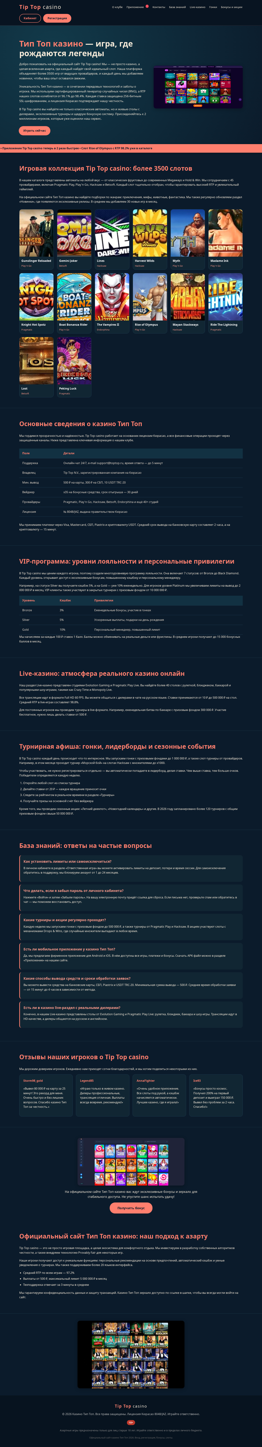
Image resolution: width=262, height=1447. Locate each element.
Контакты (159, 7)
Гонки (213, 7)
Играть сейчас (35, 131)
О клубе (117, 7)
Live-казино (197, 7)
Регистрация (57, 18)
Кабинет (30, 18)
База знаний (177, 7)
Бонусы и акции (231, 7)
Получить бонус (131, 1208)
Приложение (137, 7)
